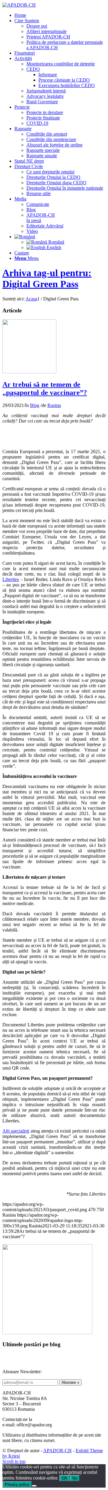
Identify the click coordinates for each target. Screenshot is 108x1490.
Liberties (10, 579)
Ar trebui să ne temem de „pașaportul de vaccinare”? (44, 388)
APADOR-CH (57, 1450)
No (74, 1478)
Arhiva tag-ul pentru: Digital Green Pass (47, 278)
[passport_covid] (29, 371)
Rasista (54, 405)
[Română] (24, 236)
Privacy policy (17, 1484)
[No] (34, 1486)
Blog (34, 405)
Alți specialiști (15, 1130)
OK (65, 1478)
